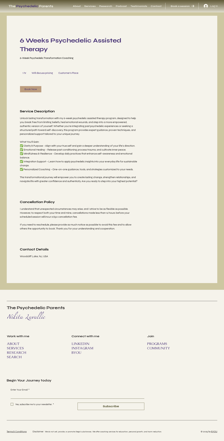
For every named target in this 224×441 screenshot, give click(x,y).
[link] (30, 89)
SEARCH (14, 357)
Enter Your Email (20, 389)
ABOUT (13, 343)
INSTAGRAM (82, 348)
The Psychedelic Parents (36, 307)
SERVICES (15, 348)
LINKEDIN (80, 343)
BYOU (214, 431)
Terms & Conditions (17, 431)
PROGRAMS (157, 343)
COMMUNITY (158, 348)
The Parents (31, 6)
